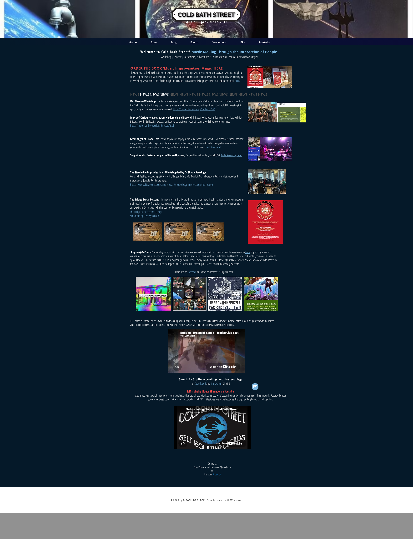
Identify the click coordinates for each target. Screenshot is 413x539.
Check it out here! (213, 147)
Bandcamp (216, 383)
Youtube (229, 391)
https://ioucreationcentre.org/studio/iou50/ (194, 109)
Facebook (192, 272)
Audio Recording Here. (231, 155)
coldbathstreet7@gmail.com (220, 272)
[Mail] (255, 386)
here (237, 81)
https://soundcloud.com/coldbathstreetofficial (152, 125)
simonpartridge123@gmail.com (144, 216)
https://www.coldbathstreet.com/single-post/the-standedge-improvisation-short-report (171, 184)
